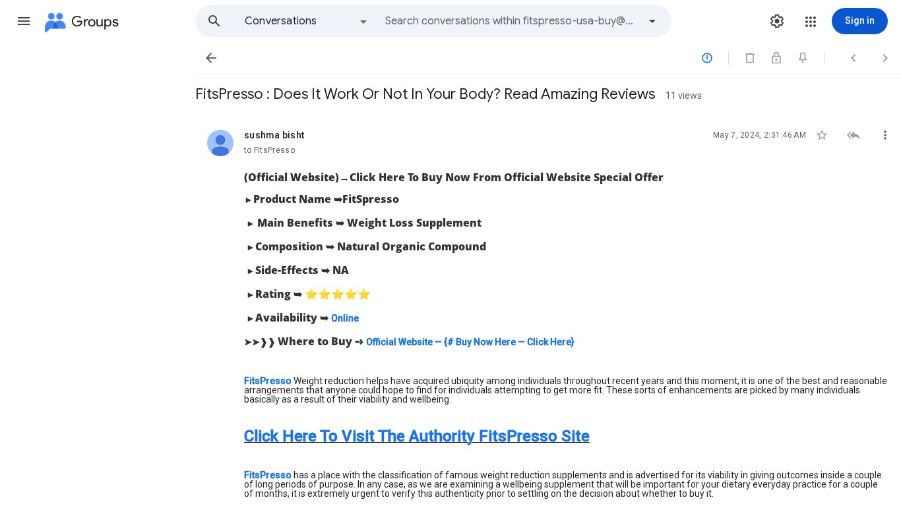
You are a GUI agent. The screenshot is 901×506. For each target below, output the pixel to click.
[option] (306, 21)
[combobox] (512, 21)
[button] (24, 21)
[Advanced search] (652, 21)
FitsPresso (269, 381)
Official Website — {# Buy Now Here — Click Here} (470, 342)
